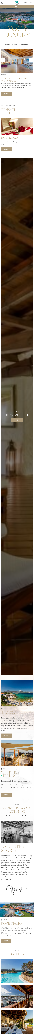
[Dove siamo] (17, 909)
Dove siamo (11, 923)
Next (31, 60)
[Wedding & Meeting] (17, 753)
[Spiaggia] (17, 693)
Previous (3, 60)
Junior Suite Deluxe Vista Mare (15, 79)
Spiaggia (9, 712)
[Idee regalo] (17, 126)
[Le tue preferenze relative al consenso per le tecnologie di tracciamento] (1, 775)
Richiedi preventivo (26, 2)
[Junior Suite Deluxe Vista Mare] (17, 61)
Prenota (17, 6)
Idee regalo (9, 138)
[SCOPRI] (17, 419)
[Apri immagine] (17, 971)
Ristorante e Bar (17, 415)
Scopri (6, 93)
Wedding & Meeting (11, 774)
